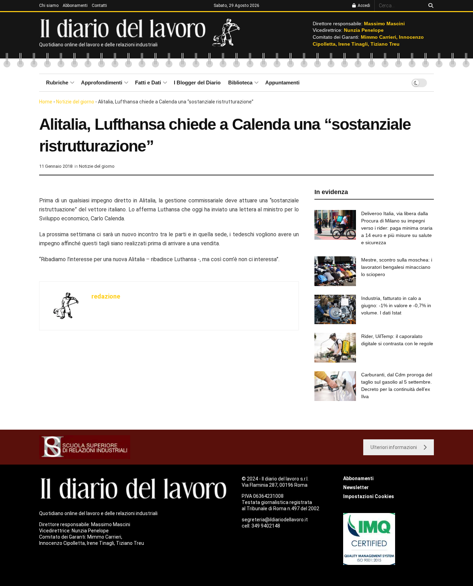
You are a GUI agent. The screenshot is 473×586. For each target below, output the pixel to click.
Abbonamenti (75, 5)
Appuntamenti (282, 82)
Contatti (99, 5)
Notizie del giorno (75, 101)
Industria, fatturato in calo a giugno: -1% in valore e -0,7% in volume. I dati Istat (396, 305)
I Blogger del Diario (197, 82)
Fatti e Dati (148, 82)
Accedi (363, 5)
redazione (105, 296)
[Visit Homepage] (124, 28)
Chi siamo (49, 5)
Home (45, 101)
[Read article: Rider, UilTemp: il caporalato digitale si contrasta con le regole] (335, 348)
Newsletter (356, 487)
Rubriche (57, 82)
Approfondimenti (101, 82)
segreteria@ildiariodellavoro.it (275, 519)
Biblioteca (240, 82)
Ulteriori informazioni (394, 447)
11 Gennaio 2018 (55, 166)
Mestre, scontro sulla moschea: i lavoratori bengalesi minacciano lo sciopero (396, 267)
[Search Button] (429, 5)
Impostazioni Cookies (368, 496)
